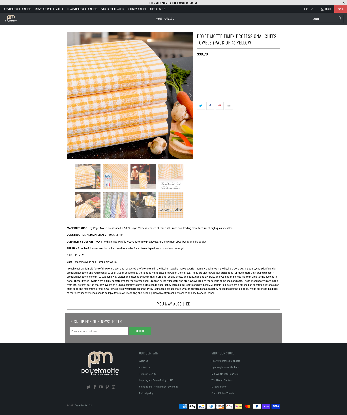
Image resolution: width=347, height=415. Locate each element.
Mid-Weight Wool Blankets (225, 374)
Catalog (169, 18)
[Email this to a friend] (229, 106)
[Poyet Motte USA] (11, 19)
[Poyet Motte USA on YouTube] (101, 387)
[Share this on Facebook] (210, 106)
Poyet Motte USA (83, 405)
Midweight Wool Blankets (49, 8)
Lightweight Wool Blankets (16, 8)
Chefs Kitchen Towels (222, 393)
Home (159, 18)
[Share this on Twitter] (201, 106)
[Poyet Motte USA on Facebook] (94, 387)
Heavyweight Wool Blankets (82, 8)
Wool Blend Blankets (112, 8)
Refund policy (146, 393)
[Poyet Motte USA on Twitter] (88, 387)
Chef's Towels (157, 8)
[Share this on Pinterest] (220, 106)
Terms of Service (148, 374)
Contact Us (144, 367)
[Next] (190, 95)
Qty (199, 61)
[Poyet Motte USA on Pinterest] (107, 387)
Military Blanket (137, 8)
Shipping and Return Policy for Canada (158, 386)
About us (143, 361)
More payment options (258, 87)
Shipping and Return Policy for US (156, 380)
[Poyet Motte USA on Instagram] (113, 387)
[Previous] (70, 95)
